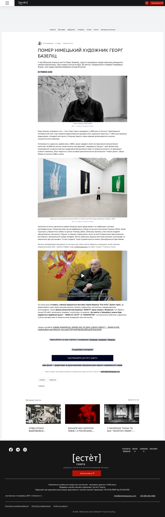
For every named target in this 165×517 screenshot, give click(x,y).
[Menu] (7, 3)
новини (42, 380)
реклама (153, 448)
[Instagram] (25, 450)
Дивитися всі (133, 400)
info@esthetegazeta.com (125, 496)
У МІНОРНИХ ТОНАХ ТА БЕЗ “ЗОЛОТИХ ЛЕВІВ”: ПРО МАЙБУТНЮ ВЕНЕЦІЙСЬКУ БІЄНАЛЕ (120, 429)
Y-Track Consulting (108, 512)
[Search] (147, 3)
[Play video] (82, 276)
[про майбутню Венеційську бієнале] (121, 414)
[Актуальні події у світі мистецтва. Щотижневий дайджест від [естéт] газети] (82, 414)
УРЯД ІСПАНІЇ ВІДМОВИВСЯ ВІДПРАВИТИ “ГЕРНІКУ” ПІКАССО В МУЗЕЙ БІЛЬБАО (42, 429)
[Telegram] (18, 450)
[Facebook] (11, 450)
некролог (52, 380)
